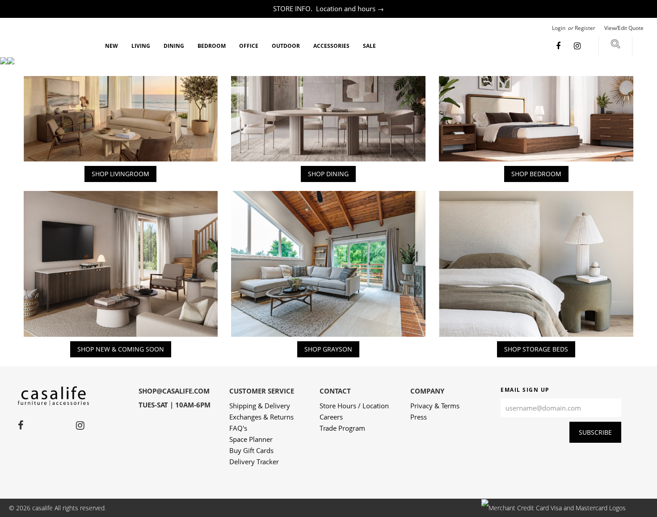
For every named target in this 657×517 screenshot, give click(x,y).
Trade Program (342, 428)
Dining (174, 46)
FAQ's (238, 428)
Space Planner (251, 439)
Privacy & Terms (434, 405)
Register (585, 28)
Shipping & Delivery (259, 405)
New (111, 46)
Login (559, 28)
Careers (331, 416)
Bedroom (212, 46)
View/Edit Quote (624, 28)
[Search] (615, 46)
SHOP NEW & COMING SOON (120, 349)
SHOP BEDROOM (536, 174)
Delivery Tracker (254, 461)
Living (140, 46)
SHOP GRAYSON (328, 349)
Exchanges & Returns (261, 416)
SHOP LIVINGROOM (120, 174)
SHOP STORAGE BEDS (536, 349)
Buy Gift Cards (251, 450)
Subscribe (595, 432)
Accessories (331, 46)
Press (418, 416)
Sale (369, 46)
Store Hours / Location (354, 405)
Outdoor (286, 46)
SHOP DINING (328, 174)
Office (248, 46)
